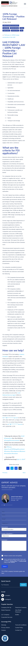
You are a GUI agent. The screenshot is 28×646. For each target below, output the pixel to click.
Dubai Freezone (5, 610)
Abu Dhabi (5, 28)
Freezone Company (21, 607)
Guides (17, 614)
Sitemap (3, 625)
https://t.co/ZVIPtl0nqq (10, 449)
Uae (21, 30)
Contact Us (18, 630)
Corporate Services (6, 617)
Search (23, 585)
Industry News (15, 30)
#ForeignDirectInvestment (11, 440)
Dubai (21, 28)
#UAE (22, 436)
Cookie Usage (22, 560)
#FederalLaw (8, 438)
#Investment (20, 449)
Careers (3, 630)
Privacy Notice (5, 627)
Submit (4, 566)
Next (24, 472)
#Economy (7, 451)
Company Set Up (6, 607)
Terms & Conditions (21, 625)
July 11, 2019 (21, 459)
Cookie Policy (19, 627)
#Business (22, 451)
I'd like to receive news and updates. (13, 555)
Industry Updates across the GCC (10, 25)
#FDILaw (9, 447)
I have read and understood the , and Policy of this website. (15, 560)
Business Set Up (14, 28)
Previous (4, 472)
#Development (14, 451)
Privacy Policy (13, 560)
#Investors (15, 453)
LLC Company (5, 614)
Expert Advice (6, 30)
